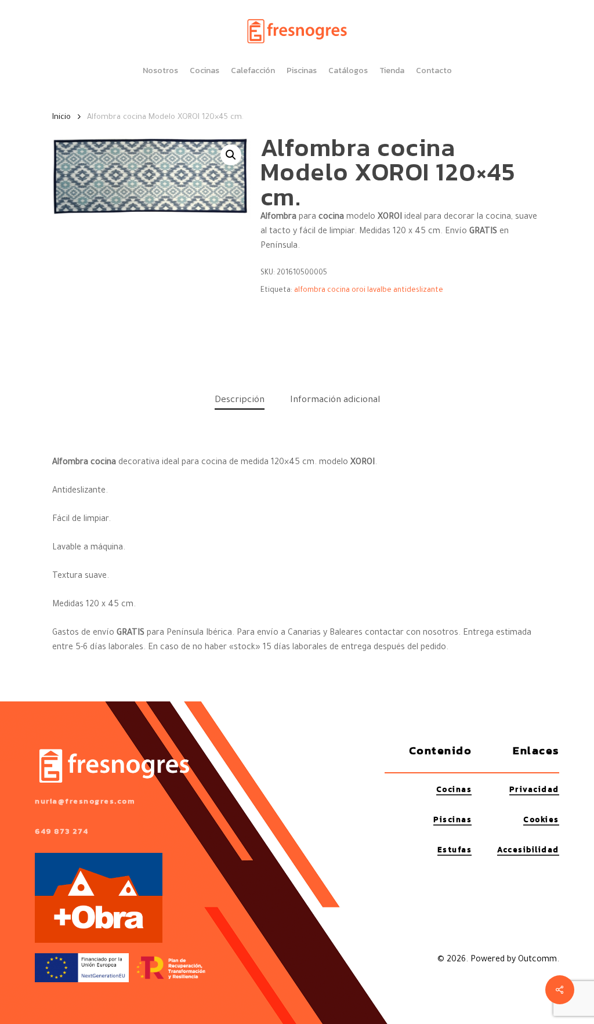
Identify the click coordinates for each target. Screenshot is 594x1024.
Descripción (240, 401)
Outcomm (537, 960)
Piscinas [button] (452, 819)
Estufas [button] (454, 849)
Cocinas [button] (454, 789)
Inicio (61, 118)
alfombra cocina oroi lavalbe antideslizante (368, 291)
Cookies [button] (541, 819)
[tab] (239, 401)
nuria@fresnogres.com (85, 800)
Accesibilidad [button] (528, 849)
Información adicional (335, 401)
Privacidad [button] (534, 789)
